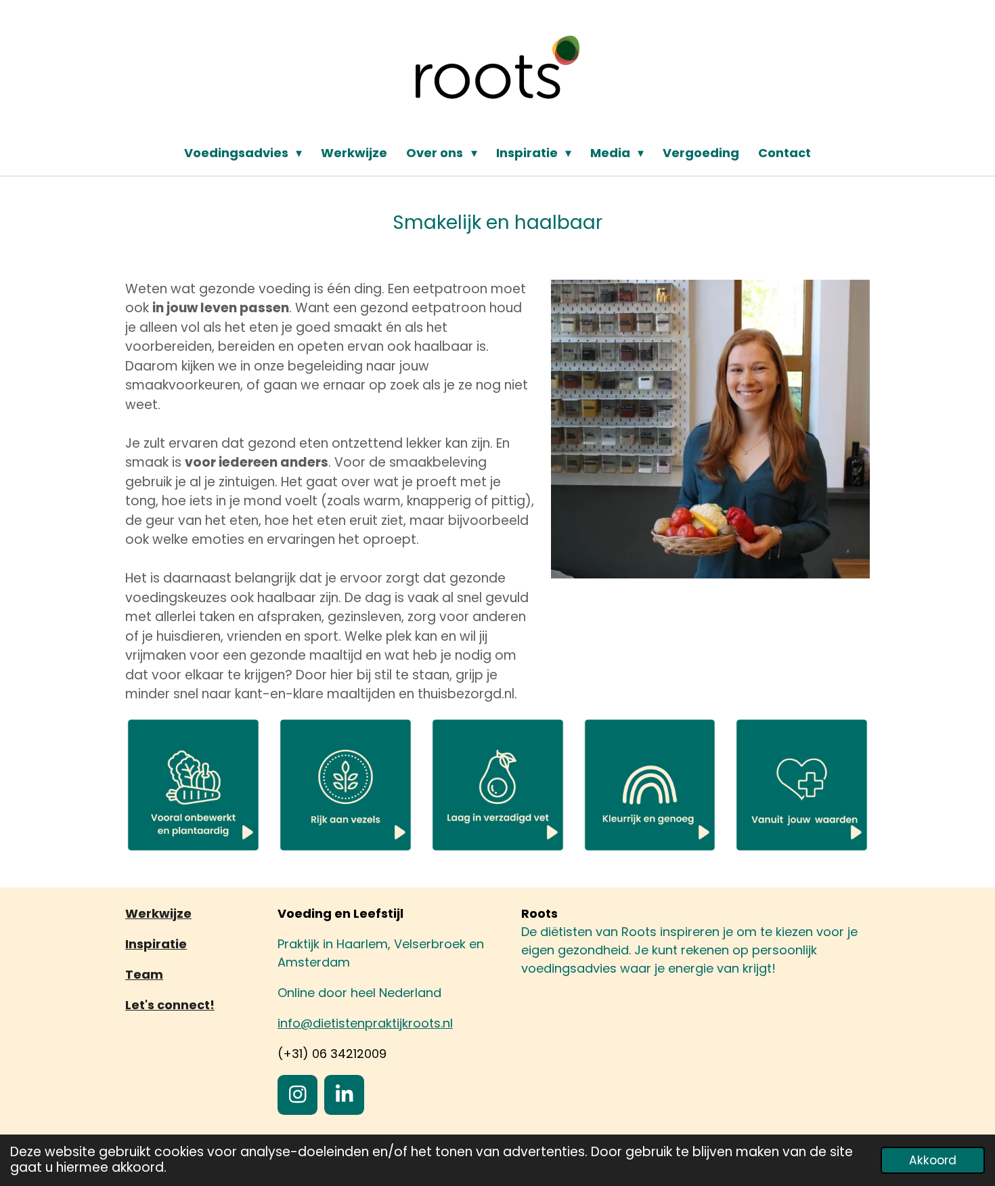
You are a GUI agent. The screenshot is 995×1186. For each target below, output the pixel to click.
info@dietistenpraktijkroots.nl (365, 1023)
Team (144, 974)
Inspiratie (156, 943)
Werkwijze (158, 913)
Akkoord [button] (932, 1160)
